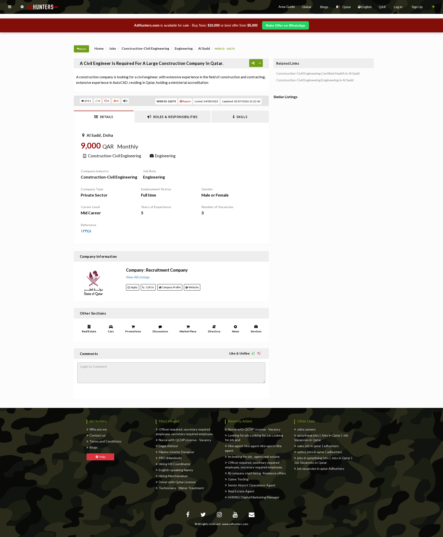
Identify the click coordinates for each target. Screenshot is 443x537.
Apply (134, 287)
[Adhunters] (252, 515)
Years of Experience (156, 207)
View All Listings (138, 277)
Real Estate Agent (241, 491)
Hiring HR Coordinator (175, 464)
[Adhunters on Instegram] (220, 515)
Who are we (98, 429)
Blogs (94, 447)
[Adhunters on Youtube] (236, 515)
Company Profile (171, 287)
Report (186, 101)
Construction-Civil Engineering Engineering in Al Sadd (314, 80)
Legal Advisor (168, 446)
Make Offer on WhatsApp (285, 25)
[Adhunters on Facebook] (188, 515)
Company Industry (95, 171)
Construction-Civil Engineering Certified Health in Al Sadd (317, 73)
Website (193, 287)
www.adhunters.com (235, 524)
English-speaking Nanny (176, 470)
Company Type (92, 189)
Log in (398, 7)
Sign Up (417, 7)
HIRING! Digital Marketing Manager (253, 497)
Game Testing (238, 479)
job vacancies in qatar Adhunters (320, 468)
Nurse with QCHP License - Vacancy (185, 440)
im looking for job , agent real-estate (254, 456)
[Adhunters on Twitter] (204, 515)
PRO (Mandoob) (170, 458)
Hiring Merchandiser (173, 476)
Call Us (149, 287)
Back (83, 49)
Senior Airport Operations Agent (251, 485)
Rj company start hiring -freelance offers (257, 473)
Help (101, 456)
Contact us (98, 435)
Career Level (90, 207)
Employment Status (156, 189)
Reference (88, 225)
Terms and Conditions (105, 441)
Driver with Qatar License (177, 482)
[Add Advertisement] (433, 7)
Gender (207, 189)
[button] (9, 7)
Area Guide (286, 7)
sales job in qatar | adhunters (318, 446)
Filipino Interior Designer (176, 452)
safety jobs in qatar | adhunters (319, 452)
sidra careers (306, 429)
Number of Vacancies (217, 207)
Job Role (149, 171)
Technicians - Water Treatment (181, 488)
